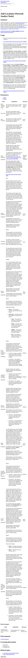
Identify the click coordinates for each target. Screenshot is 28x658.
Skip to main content (5, 1)
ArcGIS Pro (3, 2)
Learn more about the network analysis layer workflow (15, 41)
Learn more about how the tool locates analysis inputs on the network (12, 32)
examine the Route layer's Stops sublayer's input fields (13, 158)
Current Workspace (5, 639)
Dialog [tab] (4, 97)
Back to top (3, 656)
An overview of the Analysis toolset (11, 653)
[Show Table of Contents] (1, 10)
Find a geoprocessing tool (8, 654)
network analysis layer (20, 22)
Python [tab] (4, 99)
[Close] (1, 9)
